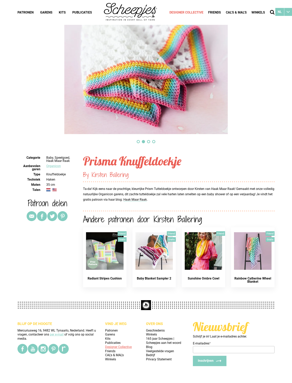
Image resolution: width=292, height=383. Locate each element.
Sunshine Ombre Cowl (203, 278)
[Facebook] (22, 349)
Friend (122, 233)
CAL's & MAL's (236, 12)
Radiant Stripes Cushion (105, 278)
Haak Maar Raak (135, 199)
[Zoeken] (272, 12)
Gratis (122, 239)
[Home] (131, 12)
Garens (46, 12)
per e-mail (57, 334)
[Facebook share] (42, 216)
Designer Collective (186, 12)
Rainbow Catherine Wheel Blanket (252, 280)
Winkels (258, 12)
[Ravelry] (64, 349)
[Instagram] (43, 349)
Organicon (53, 166)
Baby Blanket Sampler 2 (154, 278)
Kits (62, 12)
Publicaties (82, 12)
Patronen (25, 12)
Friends (214, 12)
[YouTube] (33, 349)
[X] (52, 216)
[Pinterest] (63, 216)
